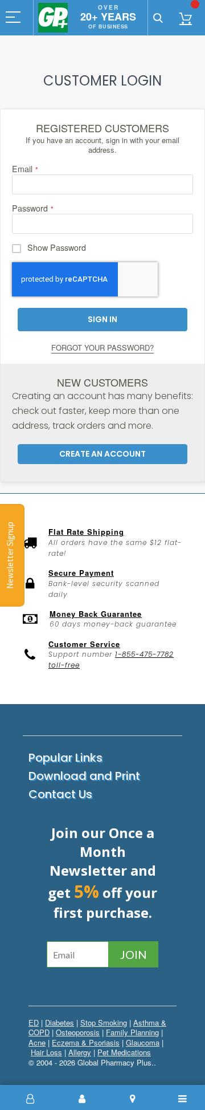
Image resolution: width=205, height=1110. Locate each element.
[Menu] (183, 1098)
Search (158, 17)
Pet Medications (124, 1052)
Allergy (79, 1052)
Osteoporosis (78, 1032)
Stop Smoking (103, 1022)
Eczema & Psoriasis (86, 1042)
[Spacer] (31, 1098)
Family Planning (132, 1032)
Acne (37, 1042)
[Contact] (132, 1098)
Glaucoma (142, 1042)
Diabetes (59, 1022)
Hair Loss (46, 1052)
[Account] (82, 1098)
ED (33, 1022)
